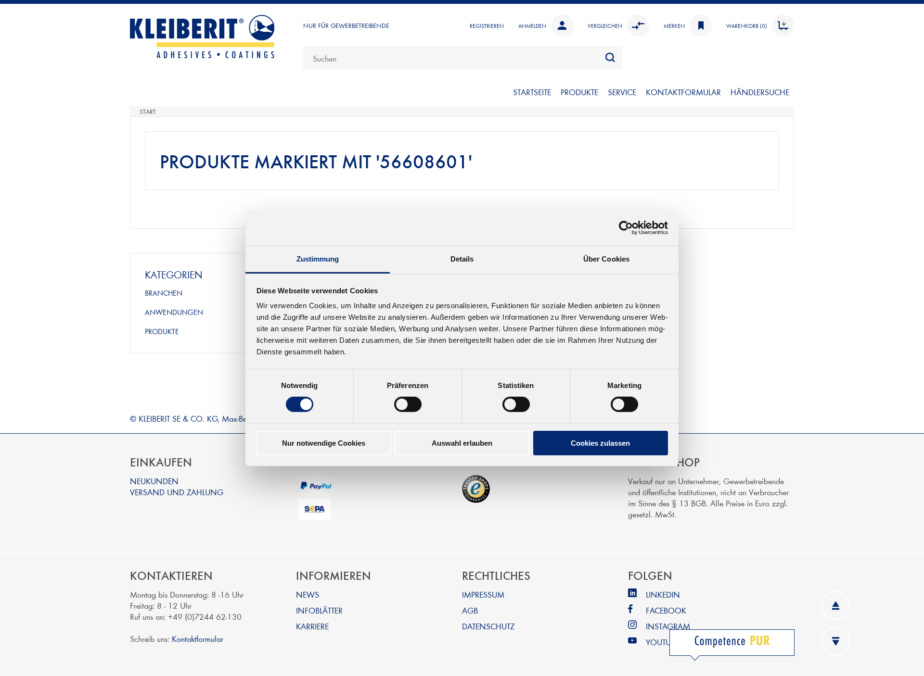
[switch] (408, 404)
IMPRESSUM (483, 594)
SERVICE (622, 91)
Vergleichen (605, 25)
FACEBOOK (666, 609)
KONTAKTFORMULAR (683, 91)
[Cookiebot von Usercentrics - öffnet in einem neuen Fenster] (626, 227)
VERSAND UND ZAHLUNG (176, 491)
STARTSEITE (532, 91)
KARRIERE (312, 625)
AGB (470, 609)
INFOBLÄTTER (319, 609)
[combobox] (462, 57)
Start (148, 111)
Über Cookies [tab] (606, 259)
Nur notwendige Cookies (323, 443)
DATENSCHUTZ (488, 625)
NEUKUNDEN (154, 480)
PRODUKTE (579, 91)
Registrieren (487, 25)
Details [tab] (462, 259)
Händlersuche (760, 91)
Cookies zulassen (600, 443)
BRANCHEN (163, 293)
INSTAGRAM (668, 625)
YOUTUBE (662, 641)
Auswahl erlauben (462, 443)
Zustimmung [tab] (317, 259)
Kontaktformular (197, 638)
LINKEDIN (663, 594)
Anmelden (532, 25)
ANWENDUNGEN (174, 312)
